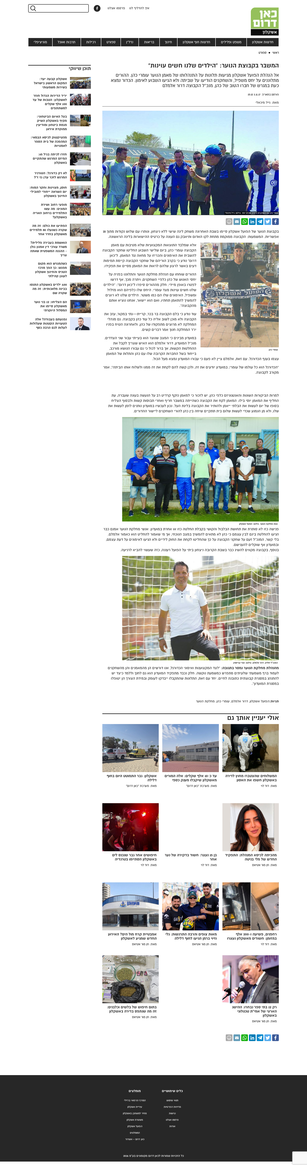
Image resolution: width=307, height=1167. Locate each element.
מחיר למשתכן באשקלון (135, 1113)
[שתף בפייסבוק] (97, 8)
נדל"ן (129, 42)
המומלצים (135, 1133)
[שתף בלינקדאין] (252, 221)
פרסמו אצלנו (116, 8)
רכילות (91, 42)
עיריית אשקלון (134, 1107)
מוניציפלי (40, 42)
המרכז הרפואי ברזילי (135, 1100)
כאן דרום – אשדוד (134, 1139)
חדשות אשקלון (262, 42)
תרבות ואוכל (66, 42)
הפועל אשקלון (134, 1126)
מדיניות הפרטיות (172, 1107)
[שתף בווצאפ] (244, 221)
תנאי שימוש (172, 1100)
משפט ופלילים (231, 42)
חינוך (168, 42)
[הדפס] (229, 221)
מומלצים (135, 1091)
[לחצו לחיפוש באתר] (33, 8)
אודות (172, 1126)
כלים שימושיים (172, 1091)
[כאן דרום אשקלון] (258, 18)
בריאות (149, 42)
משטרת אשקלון (135, 1120)
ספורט (111, 42)
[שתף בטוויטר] (267, 221)
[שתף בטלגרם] (260, 221)
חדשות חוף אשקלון (196, 42)
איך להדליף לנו (139, 8)
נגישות (172, 1113)
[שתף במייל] (236, 221)
